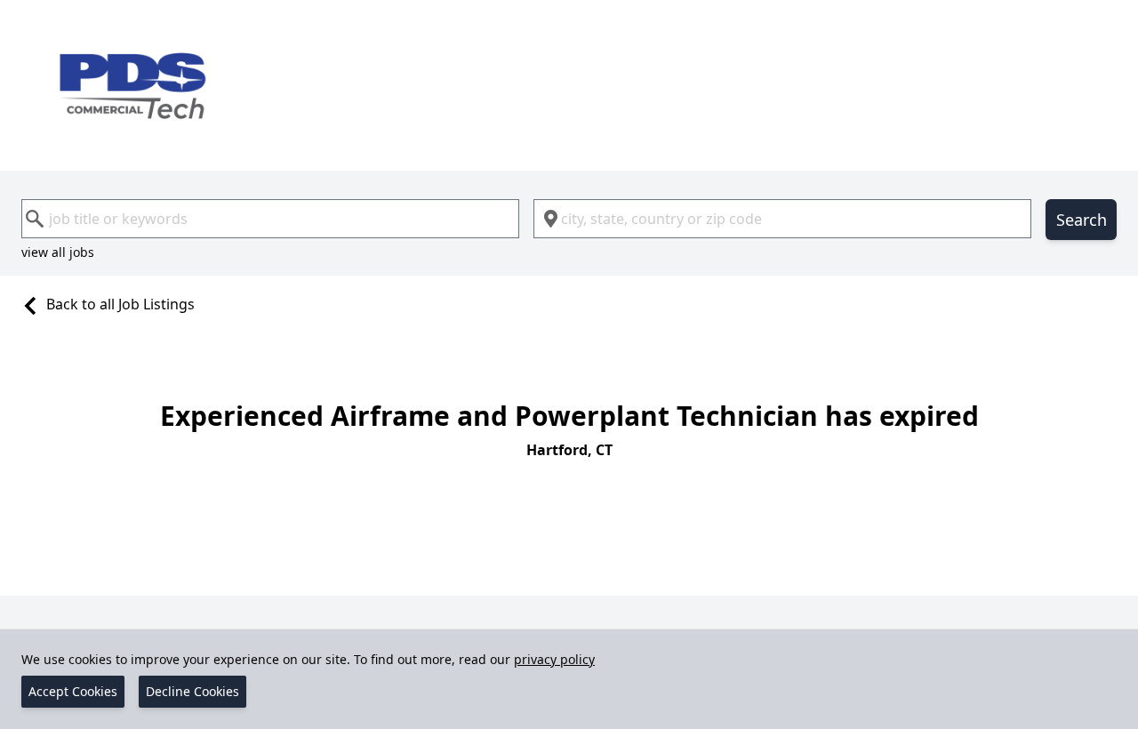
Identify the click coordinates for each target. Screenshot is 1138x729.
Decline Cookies (192, 691)
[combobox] (270, 218)
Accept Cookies (72, 691)
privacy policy (554, 659)
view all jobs (57, 252)
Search (1081, 219)
